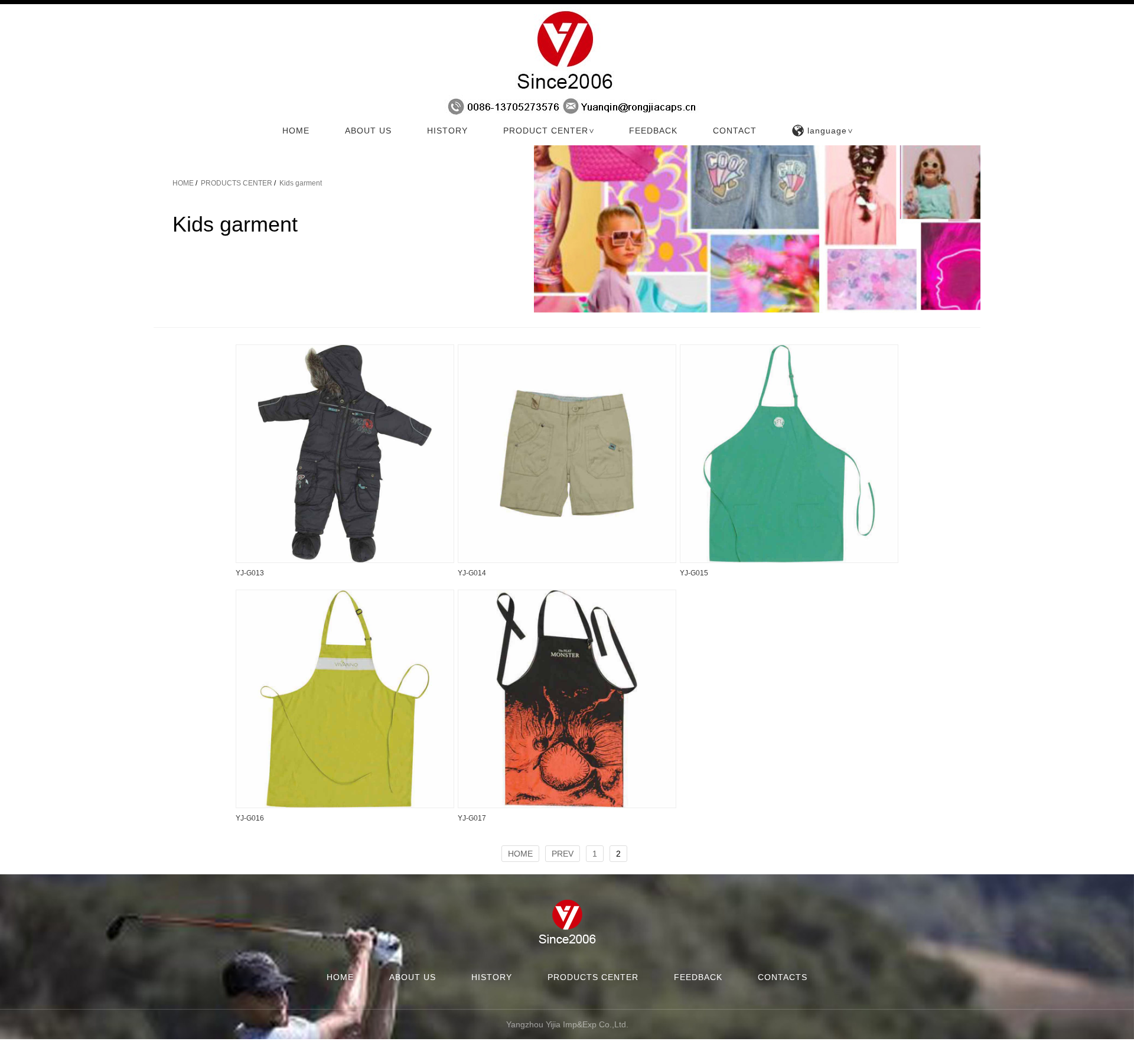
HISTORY (447, 130)
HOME (295, 130)
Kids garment (300, 183)
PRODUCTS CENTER (236, 183)
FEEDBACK (653, 130)
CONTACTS (782, 977)
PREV (562, 853)
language (831, 130)
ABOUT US (368, 130)
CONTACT (735, 130)
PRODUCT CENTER (549, 130)
